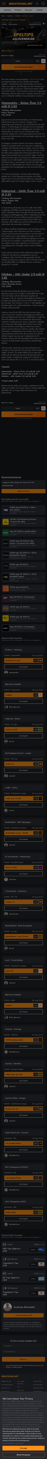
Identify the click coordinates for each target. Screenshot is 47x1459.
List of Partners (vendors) (12, 1443)
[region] (23, 1425)
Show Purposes (23, 1455)
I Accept (23, 1448)
